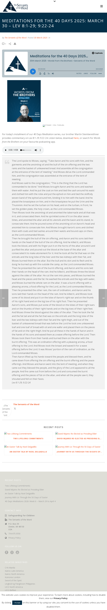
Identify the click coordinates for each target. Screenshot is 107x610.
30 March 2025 (40, 37)
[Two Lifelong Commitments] (28, 433)
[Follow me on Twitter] (15, 409)
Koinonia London (12, 577)
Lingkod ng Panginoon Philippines (20, 583)
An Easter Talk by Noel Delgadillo (28, 452)
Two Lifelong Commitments (28, 438)
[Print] (16, 43)
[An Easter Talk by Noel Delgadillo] (28, 446)
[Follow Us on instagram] (12, 552)
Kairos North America (14, 574)
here (76, 138)
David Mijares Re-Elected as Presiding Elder (80, 438)
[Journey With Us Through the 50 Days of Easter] (79, 446)
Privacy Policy (14, 538)
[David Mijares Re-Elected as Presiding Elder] (79, 433)
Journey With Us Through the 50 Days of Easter (80, 452)
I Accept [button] (17, 602)
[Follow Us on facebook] (6, 552)
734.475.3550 (14, 533)
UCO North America (14, 587)
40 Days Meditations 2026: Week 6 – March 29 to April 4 (30, 501)
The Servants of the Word (15, 37)
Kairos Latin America (14, 571)
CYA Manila (10, 567)
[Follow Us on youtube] (17, 552)
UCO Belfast (10, 590)
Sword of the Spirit (13, 580)
